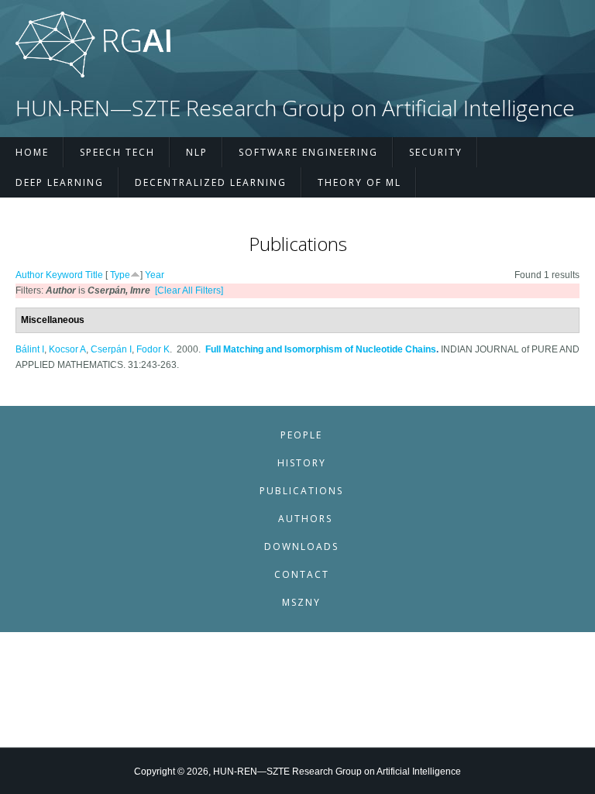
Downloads (301, 546)
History (301, 462)
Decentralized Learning (211, 182)
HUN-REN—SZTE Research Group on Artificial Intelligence (295, 108)
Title (94, 275)
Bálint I (29, 349)
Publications (301, 490)
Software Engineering (308, 152)
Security (436, 152)
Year (154, 275)
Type (120, 275)
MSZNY (301, 602)
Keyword (64, 275)
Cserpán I (111, 349)
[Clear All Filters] (189, 290)
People (301, 435)
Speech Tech (117, 152)
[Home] (92, 74)
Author (29, 275)
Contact (301, 574)
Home (32, 152)
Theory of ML (359, 182)
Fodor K (153, 349)
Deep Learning (59, 182)
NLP (197, 152)
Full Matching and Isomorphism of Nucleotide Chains (320, 349)
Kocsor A (67, 349)
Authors (305, 518)
